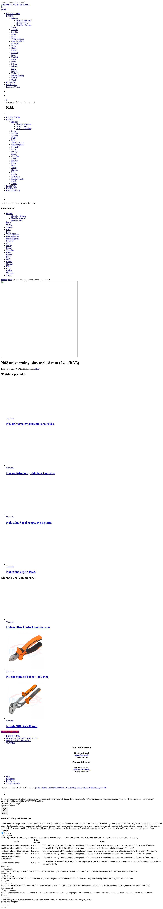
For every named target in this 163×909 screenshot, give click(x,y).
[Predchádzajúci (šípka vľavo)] (2, 907)
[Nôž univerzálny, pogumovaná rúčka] (25, 416)
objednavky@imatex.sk (81, 769)
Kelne (13, 158)
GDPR (104, 788)
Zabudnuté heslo (13, 783)
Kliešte (14, 181)
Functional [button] (5, 866)
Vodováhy (15, 177)
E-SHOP (9, 119)
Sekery (14, 167)
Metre (13, 163)
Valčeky (14, 133)
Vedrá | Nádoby (17, 142)
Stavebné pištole (17, 145)
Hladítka (14, 122)
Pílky (13, 172)
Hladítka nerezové (23, 124)
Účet (8, 776)
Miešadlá (15, 147)
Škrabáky (15, 156)
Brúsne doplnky (17, 179)
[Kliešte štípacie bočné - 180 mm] (25, 669)
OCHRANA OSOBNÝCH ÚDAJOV (22, 738)
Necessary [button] (5, 830)
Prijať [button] (18, 803)
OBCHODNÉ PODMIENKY (18, 740)
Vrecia (14, 183)
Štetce (13, 131)
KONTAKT (11, 186)
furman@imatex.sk (81, 755)
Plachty (14, 154)
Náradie (14, 170)
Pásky (13, 138)
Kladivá (14, 161)
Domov (4, 280)
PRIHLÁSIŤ (11, 188)
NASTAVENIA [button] (8, 803)
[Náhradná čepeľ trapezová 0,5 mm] (25, 515)
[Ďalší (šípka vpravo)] (5, 907)
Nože (13, 165)
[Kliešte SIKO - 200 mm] (25, 718)
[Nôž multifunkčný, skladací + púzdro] (25, 465)
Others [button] (3, 895)
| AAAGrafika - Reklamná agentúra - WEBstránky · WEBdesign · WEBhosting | (68, 788)
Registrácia (10, 779)
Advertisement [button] (7, 888)
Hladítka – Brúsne (23, 129)
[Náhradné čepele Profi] (25, 564)
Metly (13, 149)
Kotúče (14, 174)
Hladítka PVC (22, 126)
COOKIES (10, 743)
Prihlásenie (10, 781)
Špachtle (14, 135)
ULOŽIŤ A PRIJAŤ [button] (9, 902)
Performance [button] (6, 874)
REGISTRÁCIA (13, 190)
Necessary (8, 833)
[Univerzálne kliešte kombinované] (25, 619)
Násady (14, 151)
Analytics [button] (5, 881)
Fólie (13, 140)
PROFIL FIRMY (13, 117)
